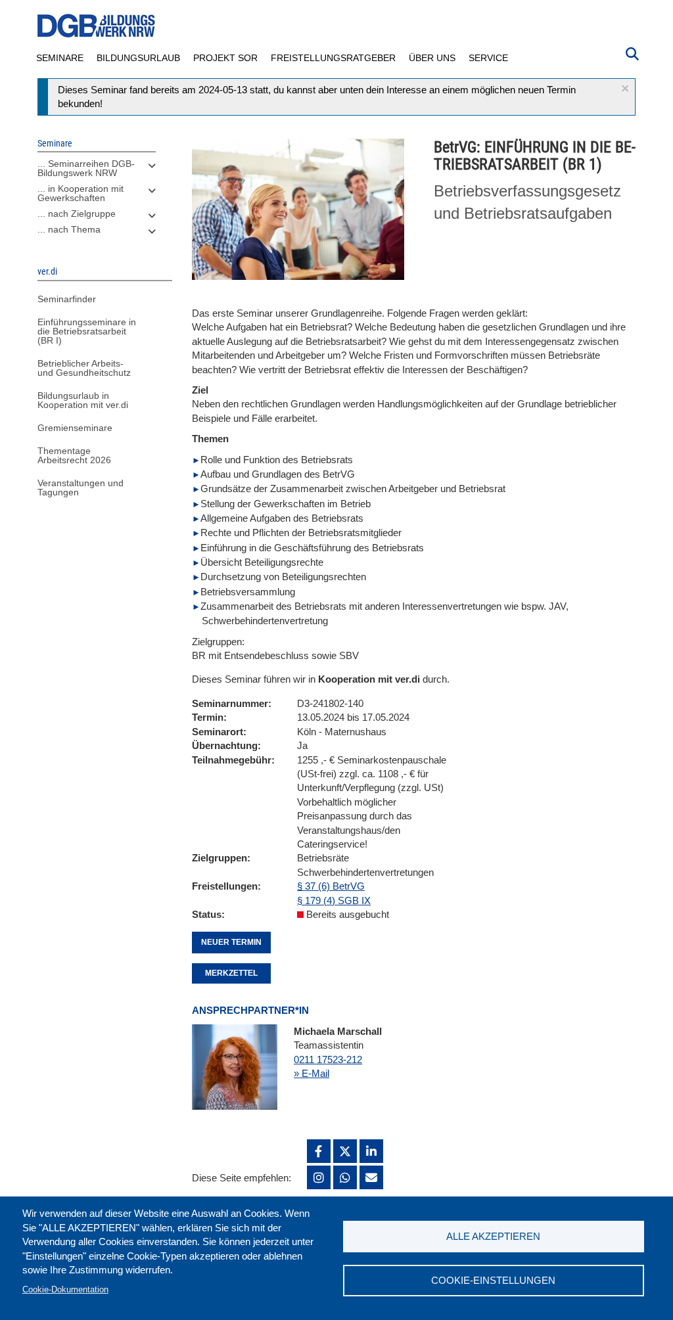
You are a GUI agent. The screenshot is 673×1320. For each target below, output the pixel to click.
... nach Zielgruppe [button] (76, 213)
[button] (625, 88)
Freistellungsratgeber (333, 58)
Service (488, 58)
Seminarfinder (66, 299)
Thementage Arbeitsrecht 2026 (74, 455)
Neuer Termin (231, 942)
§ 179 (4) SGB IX (334, 900)
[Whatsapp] (345, 1177)
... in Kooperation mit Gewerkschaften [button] (80, 193)
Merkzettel (231, 973)
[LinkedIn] (371, 1151)
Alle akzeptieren (493, 1236)
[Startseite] (96, 26)
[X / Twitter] (345, 1151)
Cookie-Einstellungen (493, 1280)
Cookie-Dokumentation (65, 1289)
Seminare (59, 58)
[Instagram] (319, 1177)
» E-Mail (311, 1073)
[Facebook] (319, 1151)
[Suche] (632, 52)
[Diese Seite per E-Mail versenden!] (371, 1177)
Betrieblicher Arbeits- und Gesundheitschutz (84, 368)
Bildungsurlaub (138, 58)
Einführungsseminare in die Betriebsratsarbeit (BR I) (86, 331)
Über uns (432, 58)
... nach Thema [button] (69, 229)
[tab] (96, 171)
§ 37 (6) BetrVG (331, 886)
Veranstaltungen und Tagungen (80, 487)
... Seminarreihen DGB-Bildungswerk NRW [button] (86, 168)
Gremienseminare (74, 427)
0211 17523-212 (328, 1059)
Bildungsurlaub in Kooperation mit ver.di (82, 400)
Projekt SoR (225, 58)
